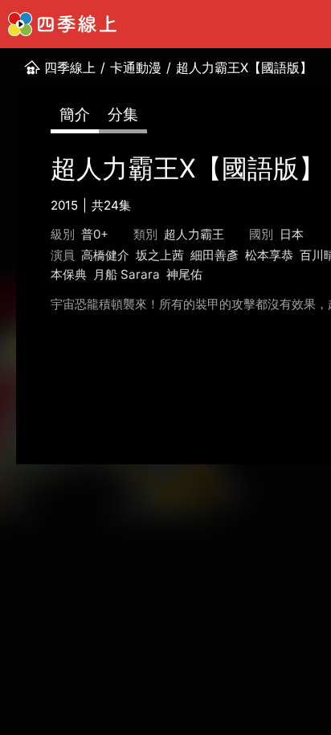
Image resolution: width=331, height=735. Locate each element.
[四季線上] (62, 24)
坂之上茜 (160, 255)
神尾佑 (184, 274)
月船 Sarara (126, 274)
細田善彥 (214, 255)
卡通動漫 (135, 67)
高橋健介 (105, 255)
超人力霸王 (194, 234)
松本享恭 (269, 255)
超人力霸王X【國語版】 (244, 67)
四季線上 (70, 67)
